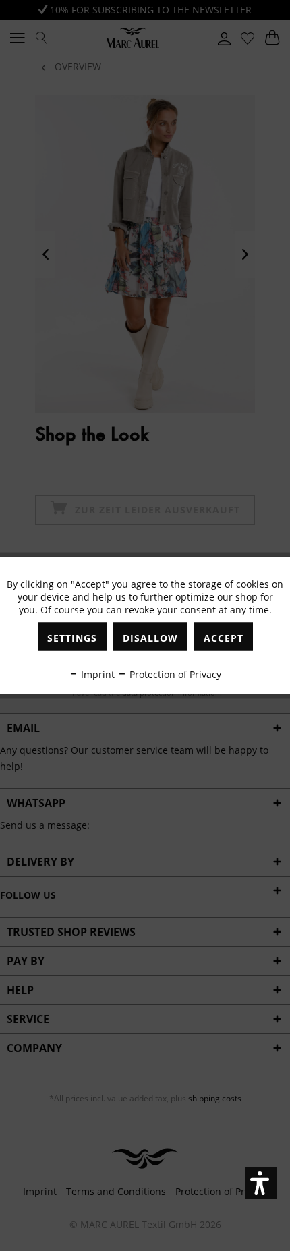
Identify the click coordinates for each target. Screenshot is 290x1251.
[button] (261, 1183)
